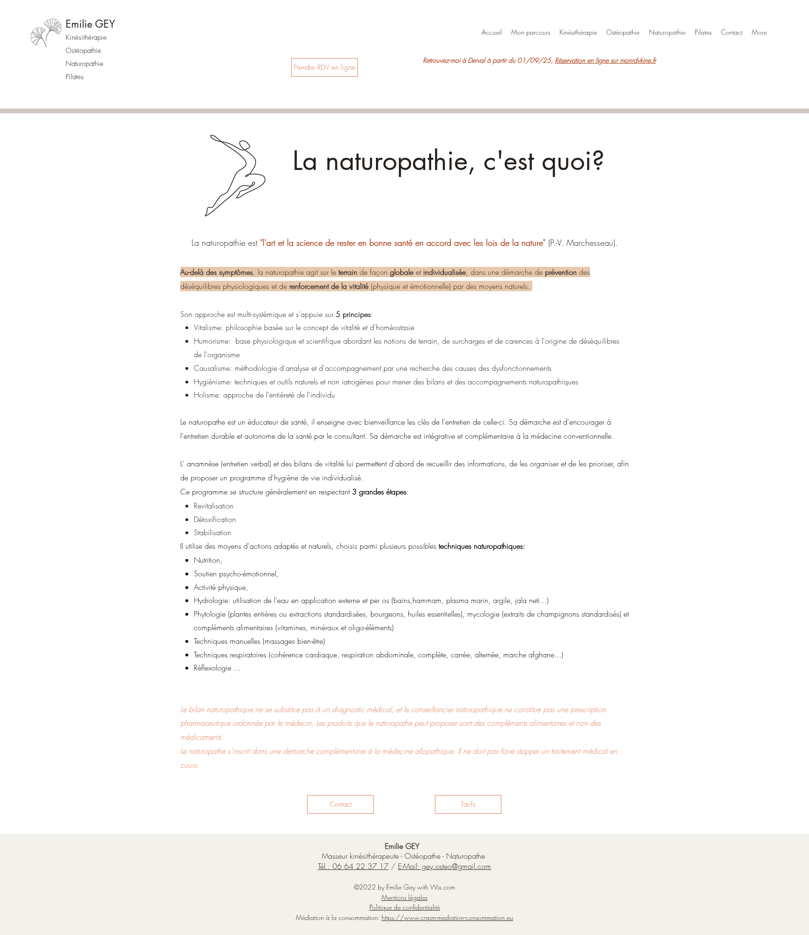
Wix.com (442, 887)
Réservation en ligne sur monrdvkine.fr (605, 60)
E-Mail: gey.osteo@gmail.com (444, 866)
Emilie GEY (90, 23)
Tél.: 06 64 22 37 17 (353, 866)
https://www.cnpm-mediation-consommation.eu (447, 917)
